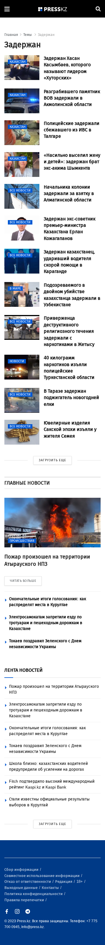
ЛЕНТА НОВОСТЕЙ (23, 670)
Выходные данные (21, 887)
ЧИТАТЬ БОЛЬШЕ (23, 581)
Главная (11, 35)
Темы (28, 35)
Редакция (64, 881)
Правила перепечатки (24, 900)
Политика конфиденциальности (34, 894)
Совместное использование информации (42, 875)
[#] (52, 8)
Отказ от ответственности (28, 881)
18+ (80, 881)
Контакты (51, 887)
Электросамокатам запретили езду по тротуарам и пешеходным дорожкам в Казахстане (45, 623)
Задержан (46, 35)
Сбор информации (21, 869)
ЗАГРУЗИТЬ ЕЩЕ (52, 460)
